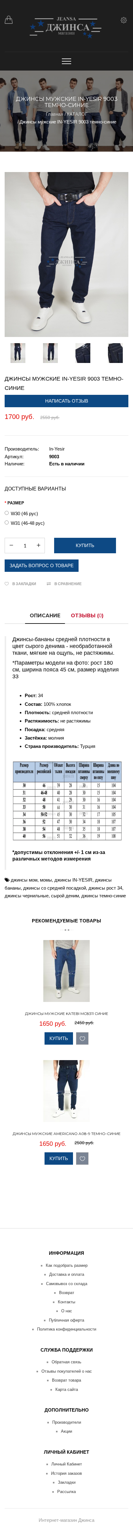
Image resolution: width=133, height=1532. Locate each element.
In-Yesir (57, 448)
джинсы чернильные (27, 895)
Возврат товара (66, 1380)
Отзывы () (87, 616)
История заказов (66, 1473)
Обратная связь (66, 1362)
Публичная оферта (66, 1320)
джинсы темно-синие (103, 895)
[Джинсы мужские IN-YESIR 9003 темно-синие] (66, 254)
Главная (54, 114)
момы (46, 880)
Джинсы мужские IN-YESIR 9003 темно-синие (67, 121)
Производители (66, 1422)
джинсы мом (24, 880)
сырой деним (65, 895)
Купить (58, 1038)
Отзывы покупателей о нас (66, 1371)
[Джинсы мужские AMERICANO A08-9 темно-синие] (123, 1116)
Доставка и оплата (66, 1274)
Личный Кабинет (66, 1464)
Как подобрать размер (67, 1265)
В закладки (24, 583)
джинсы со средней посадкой (54, 888)
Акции (66, 1431)
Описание (45, 616)
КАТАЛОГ (77, 114)
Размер (15, 503)
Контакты (66, 1302)
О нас (66, 1311)
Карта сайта (66, 1389)
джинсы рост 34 (105, 888)
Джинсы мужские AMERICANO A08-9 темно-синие (67, 1133)
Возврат (66, 1292)
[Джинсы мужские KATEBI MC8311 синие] (123, 996)
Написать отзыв (66, 400)
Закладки (66, 1482)
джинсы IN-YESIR (73, 880)
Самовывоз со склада (66, 1283)
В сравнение (68, 583)
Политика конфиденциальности (66, 1329)
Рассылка (66, 1491)
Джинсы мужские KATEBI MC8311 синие (66, 1013)
